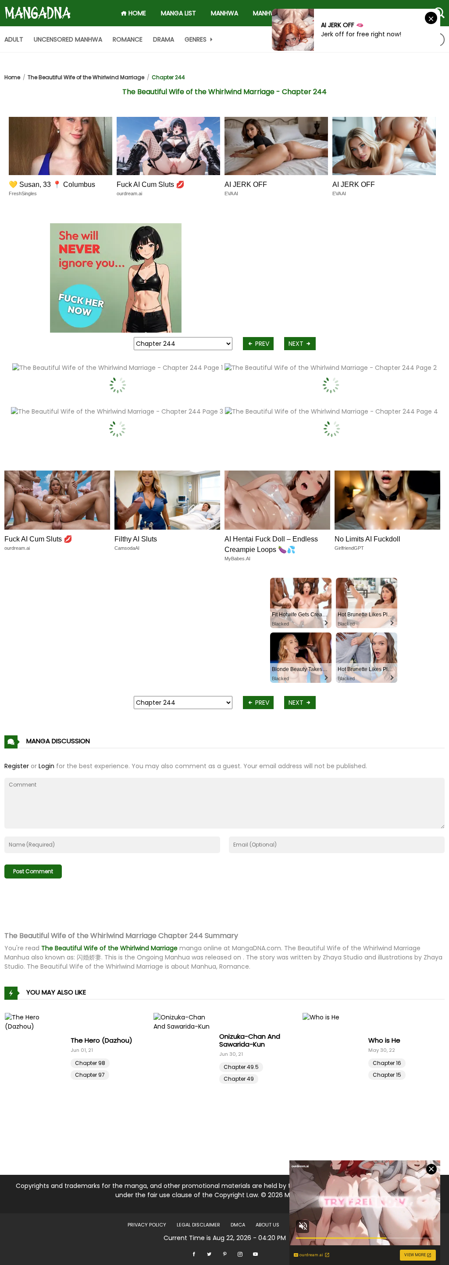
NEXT (297, 343)
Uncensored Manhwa (68, 39)
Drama (163, 39)
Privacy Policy (147, 1224)
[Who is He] (335, 1056)
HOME (136, 13)
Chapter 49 (239, 1078)
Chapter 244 (168, 77)
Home (12, 77)
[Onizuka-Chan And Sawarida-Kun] (186, 1056)
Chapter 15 (387, 1075)
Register (16, 766)
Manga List (178, 13)
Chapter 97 (90, 1075)
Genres (196, 39)
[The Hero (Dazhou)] (38, 1056)
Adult (13, 39)
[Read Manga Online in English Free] (37, 9)
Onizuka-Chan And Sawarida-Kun (249, 1040)
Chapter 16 (387, 1063)
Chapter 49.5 (241, 1067)
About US (267, 1224)
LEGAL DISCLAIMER (198, 1224)
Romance (128, 39)
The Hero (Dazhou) (101, 1040)
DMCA (238, 1224)
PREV (261, 343)
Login (46, 766)
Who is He (384, 1040)
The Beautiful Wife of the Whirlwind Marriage (86, 77)
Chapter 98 (90, 1063)
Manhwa (224, 13)
